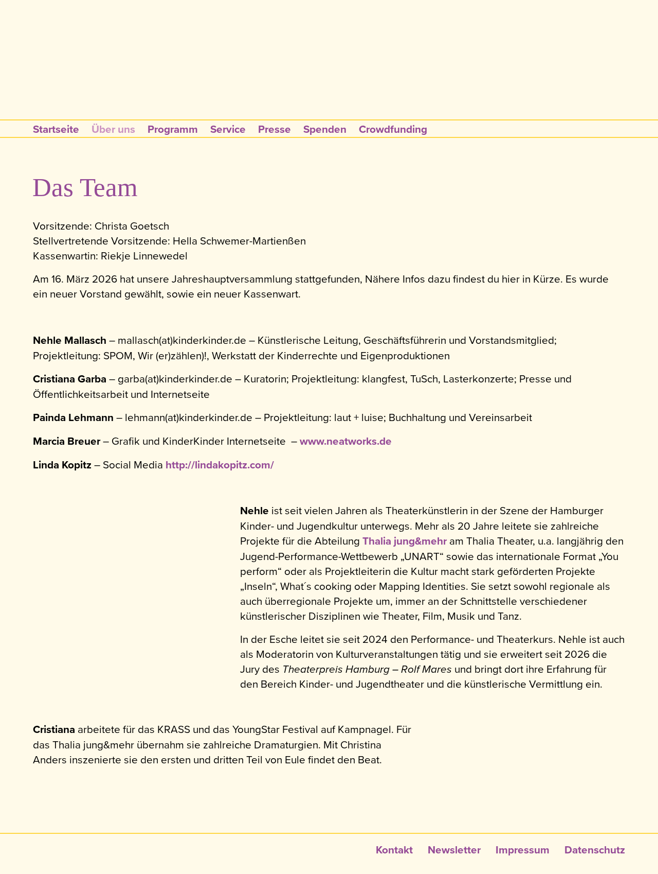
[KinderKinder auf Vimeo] (505, 86)
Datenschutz (594, 850)
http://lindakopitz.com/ (220, 465)
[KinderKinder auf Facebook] (465, 86)
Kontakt (394, 850)
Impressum (523, 850)
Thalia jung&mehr (404, 541)
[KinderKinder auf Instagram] (486, 86)
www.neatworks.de (346, 441)
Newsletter (454, 850)
